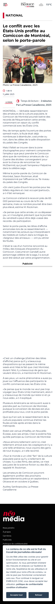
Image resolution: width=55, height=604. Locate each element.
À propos (7, 531)
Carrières (7, 535)
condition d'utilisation (17, 587)
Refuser (38, 595)
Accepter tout (16, 595)
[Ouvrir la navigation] (5, 4)
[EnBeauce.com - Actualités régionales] (27, 4)
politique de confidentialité (29, 584)
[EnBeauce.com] (14, 515)
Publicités (7, 539)
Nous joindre (8, 528)
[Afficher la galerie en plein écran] (49, 49)
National (14, 15)
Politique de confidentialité (15, 543)
